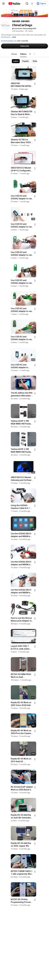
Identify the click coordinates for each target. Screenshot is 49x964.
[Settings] (32, 3)
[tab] (14, 54)
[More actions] (34, 83)
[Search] (27, 3)
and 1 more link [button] (22, 41)
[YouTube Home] (14, 3)
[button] (34, 54)
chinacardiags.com (10, 41)
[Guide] (3, 3)
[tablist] (24, 54)
